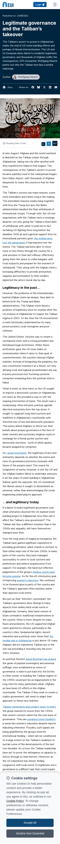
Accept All (30, 822)
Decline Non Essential (30, 833)
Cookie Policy (15, 801)
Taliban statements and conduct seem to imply (29, 707)
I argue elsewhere (16, 453)
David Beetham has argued (41, 659)
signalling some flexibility (41, 719)
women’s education (27, 580)
